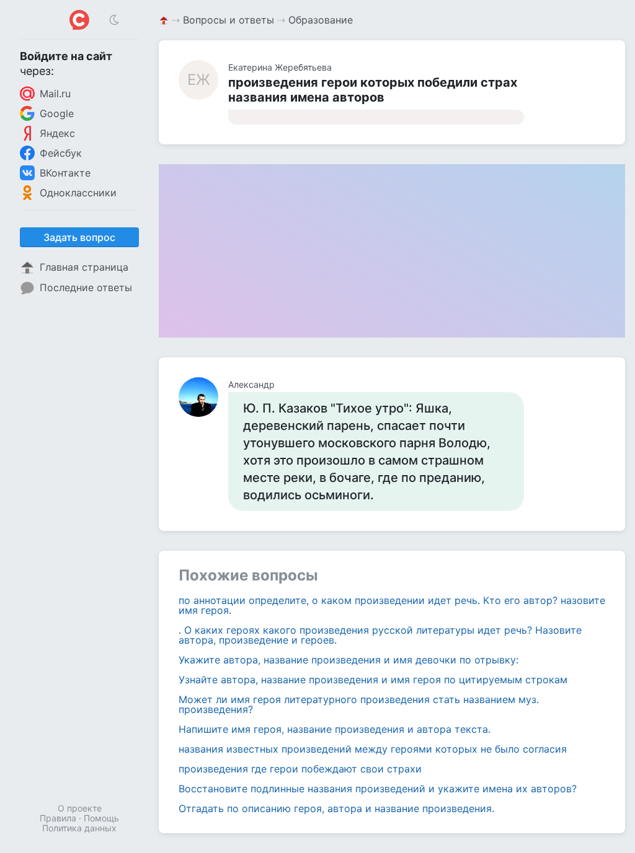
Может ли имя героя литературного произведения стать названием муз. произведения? (359, 704)
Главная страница (84, 267)
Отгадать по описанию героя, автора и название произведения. (336, 808)
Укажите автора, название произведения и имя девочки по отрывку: (348, 660)
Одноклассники (78, 192)
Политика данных (79, 828)
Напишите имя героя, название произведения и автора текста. (335, 729)
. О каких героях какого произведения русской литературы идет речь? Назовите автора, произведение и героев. (380, 635)
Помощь (101, 818)
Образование (320, 20)
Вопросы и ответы (228, 20)
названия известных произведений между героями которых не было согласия (373, 749)
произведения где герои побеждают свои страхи (300, 769)
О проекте (80, 808)
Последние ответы (86, 287)
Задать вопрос (79, 237)
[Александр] (203, 397)
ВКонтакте (65, 173)
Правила (58, 818)
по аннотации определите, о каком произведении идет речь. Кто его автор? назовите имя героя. (392, 605)
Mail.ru (55, 93)
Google (57, 113)
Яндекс (57, 133)
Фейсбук (61, 153)
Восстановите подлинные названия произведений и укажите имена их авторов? (378, 788)
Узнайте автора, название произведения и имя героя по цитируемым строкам (373, 679)
